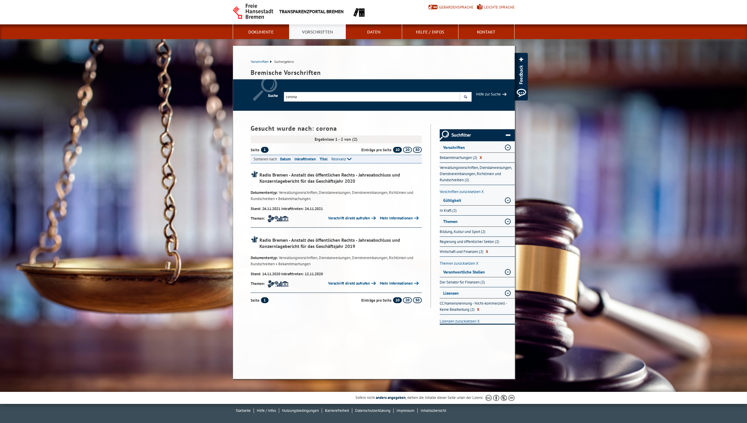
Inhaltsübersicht (433, 410)
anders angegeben (391, 397)
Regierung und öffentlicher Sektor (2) (469, 241)
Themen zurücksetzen (459, 263)
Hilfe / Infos (430, 32)
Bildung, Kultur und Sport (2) (462, 231)
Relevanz (338, 159)
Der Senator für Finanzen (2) (462, 282)
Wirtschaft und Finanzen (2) (464, 251)
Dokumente (261, 32)
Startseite (243, 410)
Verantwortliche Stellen (464, 272)
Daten (373, 32)
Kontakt (486, 32)
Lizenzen (451, 293)
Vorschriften (317, 32)
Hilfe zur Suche (488, 94)
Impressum (405, 410)
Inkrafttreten (305, 159)
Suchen (465, 97)
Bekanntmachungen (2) (461, 157)
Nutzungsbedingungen (300, 410)
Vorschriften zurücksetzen (462, 191)
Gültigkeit (452, 200)
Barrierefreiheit (337, 410)
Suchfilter (461, 135)
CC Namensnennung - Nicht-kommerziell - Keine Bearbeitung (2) (473, 306)
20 (407, 149)
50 (417, 149)
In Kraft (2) (448, 210)
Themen (450, 221)
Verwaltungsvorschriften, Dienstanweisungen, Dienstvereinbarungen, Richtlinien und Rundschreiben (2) (476, 173)
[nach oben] (729, 405)
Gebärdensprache (456, 7)
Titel (324, 159)
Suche (273, 95)
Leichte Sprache (499, 7)
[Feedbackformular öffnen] (521, 76)
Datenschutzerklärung (372, 410)
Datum (285, 159)
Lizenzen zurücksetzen (460, 321)
